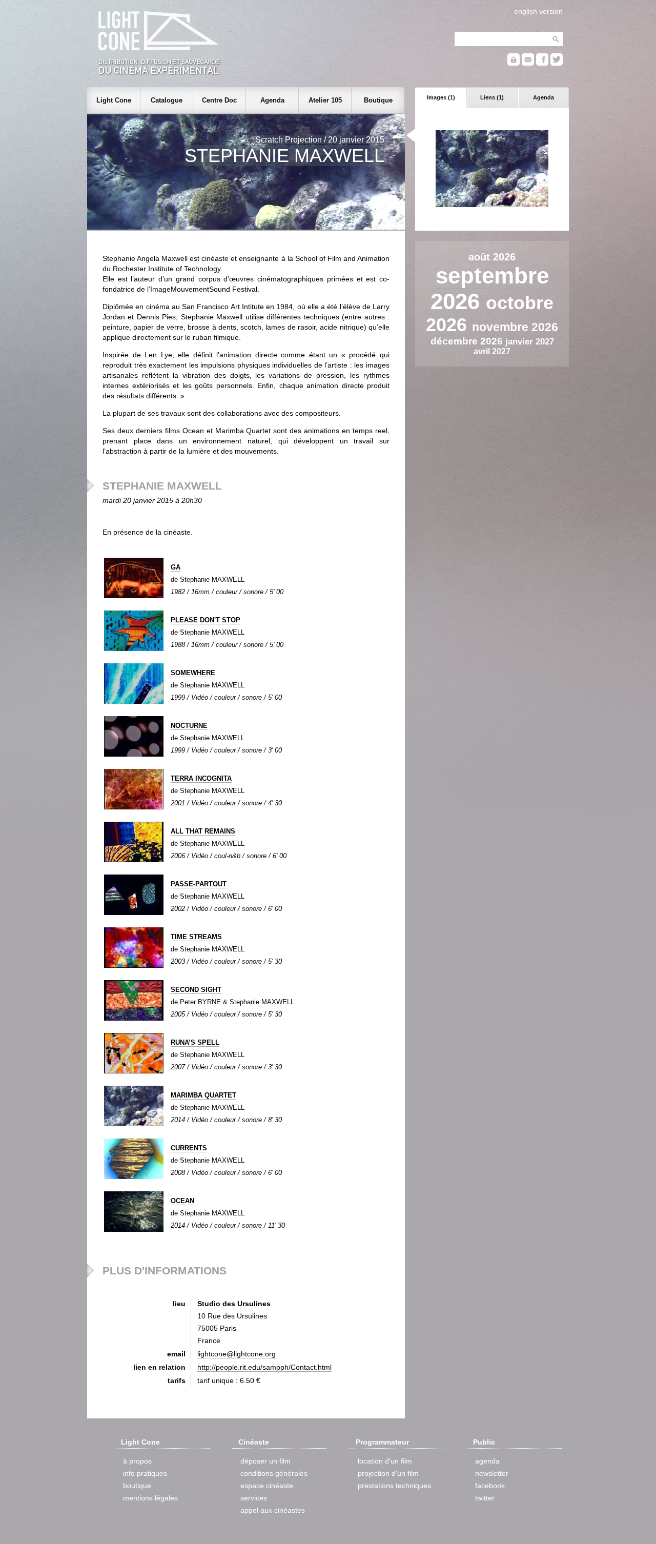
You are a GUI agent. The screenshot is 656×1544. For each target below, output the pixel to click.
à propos (137, 1461)
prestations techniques (394, 1485)
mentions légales (150, 1498)
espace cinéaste (266, 1485)
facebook (490, 1485)
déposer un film (265, 1461)
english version (538, 11)
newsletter (491, 1473)
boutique (137, 1485)
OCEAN (182, 1201)
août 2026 (492, 256)
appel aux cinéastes (272, 1510)
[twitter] (556, 63)
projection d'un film (388, 1473)
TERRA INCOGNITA (201, 778)
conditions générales (274, 1473)
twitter (485, 1498)
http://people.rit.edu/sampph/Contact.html (264, 1367)
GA (175, 567)
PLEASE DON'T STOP (205, 620)
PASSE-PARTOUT (199, 884)
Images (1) (441, 97)
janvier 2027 (529, 341)
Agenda (543, 97)
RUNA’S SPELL (195, 1042)
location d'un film (385, 1461)
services (253, 1498)
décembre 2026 (467, 341)
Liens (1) (492, 97)
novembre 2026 (515, 327)
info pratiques (145, 1473)
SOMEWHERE (193, 673)
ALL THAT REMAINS (203, 831)
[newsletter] (528, 63)
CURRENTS (189, 1148)
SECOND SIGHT (196, 989)
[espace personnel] (513, 63)
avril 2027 (492, 351)
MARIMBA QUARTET (203, 1095)
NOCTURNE (189, 725)
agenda (487, 1461)
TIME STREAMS (196, 937)
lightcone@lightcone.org (236, 1354)
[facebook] (542, 63)
